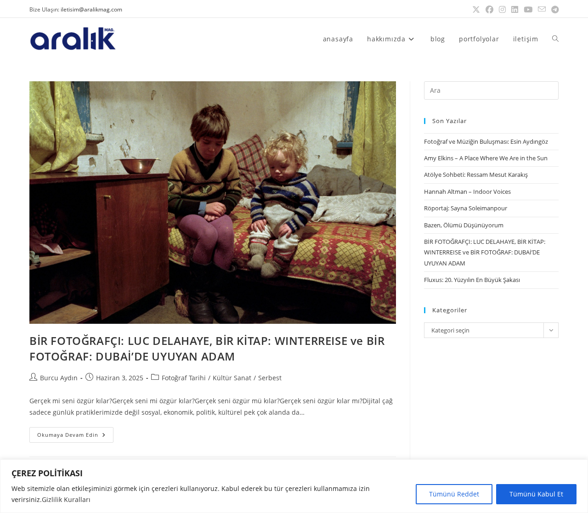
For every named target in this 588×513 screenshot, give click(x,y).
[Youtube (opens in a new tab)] (528, 9)
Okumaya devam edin (75, 432)
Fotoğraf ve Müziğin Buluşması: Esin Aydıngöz (486, 141)
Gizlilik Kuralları (66, 499)
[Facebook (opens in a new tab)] (489, 9)
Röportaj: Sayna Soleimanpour (465, 208)
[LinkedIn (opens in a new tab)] (515, 9)
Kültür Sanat (232, 377)
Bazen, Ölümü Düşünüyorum (463, 225)
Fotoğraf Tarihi (184, 377)
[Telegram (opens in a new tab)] (553, 9)
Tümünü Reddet (454, 494)
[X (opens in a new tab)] (476, 9)
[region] (294, 486)
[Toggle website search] (555, 38)
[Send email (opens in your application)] (541, 9)
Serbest (270, 377)
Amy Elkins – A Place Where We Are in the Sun (486, 158)
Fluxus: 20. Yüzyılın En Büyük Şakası (472, 280)
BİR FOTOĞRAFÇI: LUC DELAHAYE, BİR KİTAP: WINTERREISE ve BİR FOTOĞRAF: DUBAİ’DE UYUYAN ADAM (206, 348)
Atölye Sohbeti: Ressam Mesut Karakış (476, 174)
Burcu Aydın (59, 377)
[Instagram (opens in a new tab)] (502, 9)
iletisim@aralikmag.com (91, 9)
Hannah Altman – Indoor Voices (467, 191)
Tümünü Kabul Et (536, 494)
